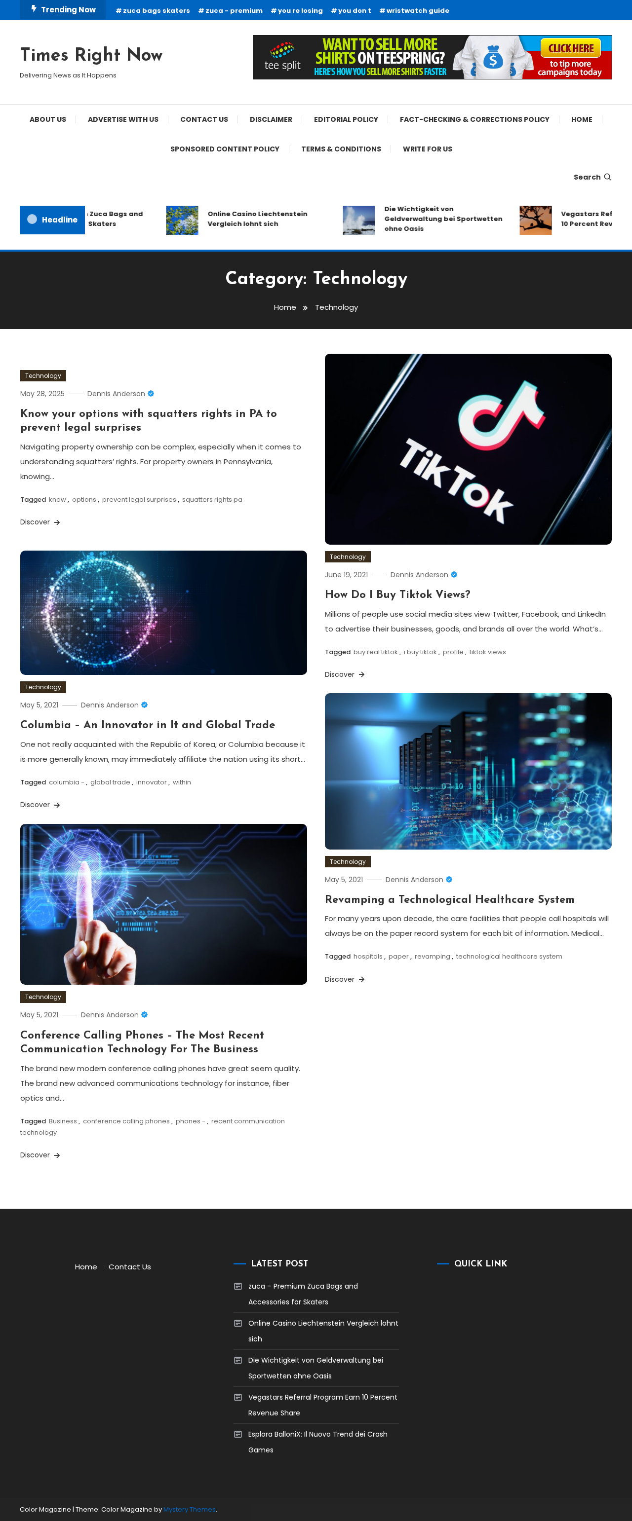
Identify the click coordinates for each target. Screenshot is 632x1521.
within (182, 782)
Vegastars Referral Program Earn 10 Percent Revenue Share (322, 1405)
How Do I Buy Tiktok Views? (398, 595)
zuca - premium (234, 10)
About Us (48, 119)
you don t (354, 10)
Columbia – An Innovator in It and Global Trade (147, 725)
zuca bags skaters (156, 10)
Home (581, 119)
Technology (43, 375)
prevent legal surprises (139, 499)
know (57, 499)
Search (587, 177)
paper (399, 956)
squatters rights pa (212, 499)
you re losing (300, 10)
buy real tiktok (376, 652)
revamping (432, 956)
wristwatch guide (418, 10)
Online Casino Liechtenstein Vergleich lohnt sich (244, 218)
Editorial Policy (346, 119)
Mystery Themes (189, 1509)
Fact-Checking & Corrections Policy (475, 119)
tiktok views (488, 652)
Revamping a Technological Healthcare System (450, 900)
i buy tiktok (420, 652)
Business (63, 1121)
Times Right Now (91, 56)
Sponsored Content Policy (224, 149)
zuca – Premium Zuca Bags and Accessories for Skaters (303, 1294)
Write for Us (427, 149)
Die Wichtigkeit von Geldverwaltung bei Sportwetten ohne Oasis (430, 218)
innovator (151, 782)
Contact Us (204, 119)
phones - (190, 1121)
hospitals (368, 956)
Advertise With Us (123, 119)
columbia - (66, 782)
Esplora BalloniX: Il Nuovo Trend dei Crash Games (318, 1442)
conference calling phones (126, 1121)
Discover (36, 522)
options (84, 499)
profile (453, 652)
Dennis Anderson (116, 394)
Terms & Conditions (341, 149)
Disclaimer (271, 119)
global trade (110, 782)
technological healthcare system (509, 956)
